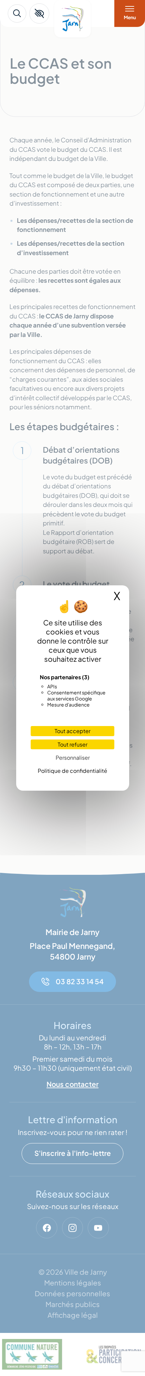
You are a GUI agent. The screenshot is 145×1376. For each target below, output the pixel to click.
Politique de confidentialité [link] (72, 770)
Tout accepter (72, 730)
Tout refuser (72, 744)
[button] (39, 13)
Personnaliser (73, 757)
